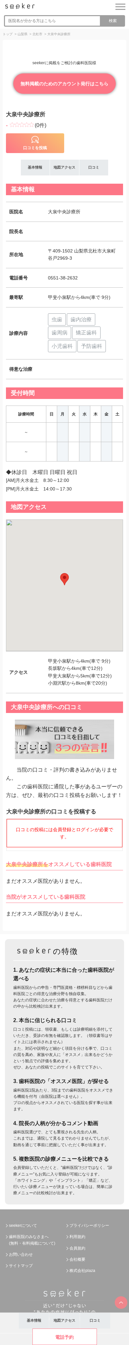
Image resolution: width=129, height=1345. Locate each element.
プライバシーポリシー (89, 1225)
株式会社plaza (82, 1270)
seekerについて (23, 1225)
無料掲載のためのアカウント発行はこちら (64, 83)
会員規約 (77, 1248)
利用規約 (77, 1236)
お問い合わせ (21, 1254)
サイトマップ (21, 1265)
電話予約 (64, 1337)
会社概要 (77, 1259)
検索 (113, 20)
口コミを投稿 (35, 147)
